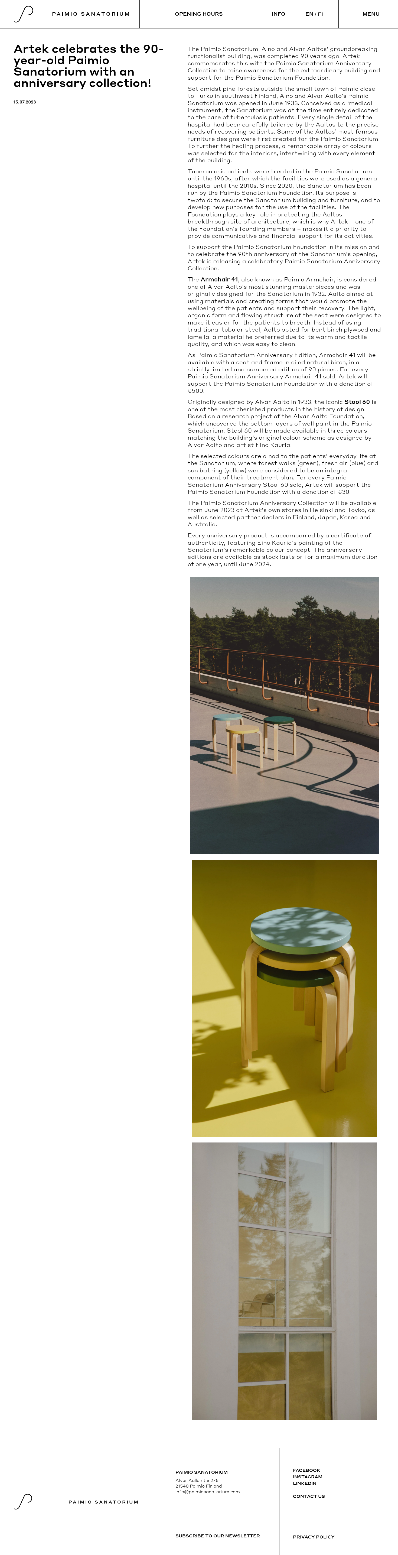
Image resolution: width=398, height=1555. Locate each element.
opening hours (199, 14)
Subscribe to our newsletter (217, 1535)
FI (320, 14)
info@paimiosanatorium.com (207, 1491)
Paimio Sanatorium (103, 1502)
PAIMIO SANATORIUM (91, 14)
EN (309, 14)
